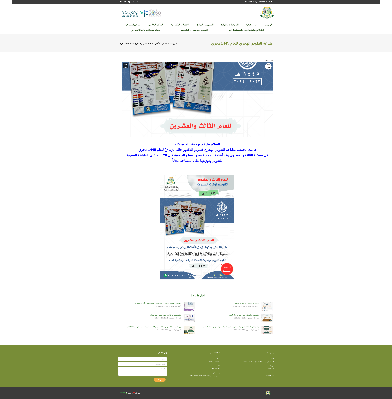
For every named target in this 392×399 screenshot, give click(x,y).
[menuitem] (268, 24)
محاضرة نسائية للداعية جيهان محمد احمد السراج (166, 315)
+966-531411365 (250, 2)
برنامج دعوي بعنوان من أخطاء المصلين (247, 303)
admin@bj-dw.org (264, 2)
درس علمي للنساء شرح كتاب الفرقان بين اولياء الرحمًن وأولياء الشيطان (158, 303)
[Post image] (267, 306)
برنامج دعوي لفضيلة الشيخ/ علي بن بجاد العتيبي (244, 315)
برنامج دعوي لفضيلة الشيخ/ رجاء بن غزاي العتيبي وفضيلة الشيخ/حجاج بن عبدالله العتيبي (231, 327)
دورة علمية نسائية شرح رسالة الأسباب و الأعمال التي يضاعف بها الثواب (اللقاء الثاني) (154, 327)
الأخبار (125, 64)
